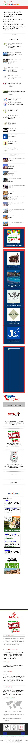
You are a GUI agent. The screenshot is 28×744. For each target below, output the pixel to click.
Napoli (4, 666)
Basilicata (9, 652)
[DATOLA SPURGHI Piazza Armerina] (5, 99)
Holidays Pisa (6, 680)
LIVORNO (10, 186)
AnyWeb (2, 736)
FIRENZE (10, 168)
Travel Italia (9, 691)
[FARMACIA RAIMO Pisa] (5, 110)
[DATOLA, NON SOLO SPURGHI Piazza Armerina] (5, 103)
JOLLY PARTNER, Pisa (14, 341)
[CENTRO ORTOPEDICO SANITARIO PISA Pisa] (5, 91)
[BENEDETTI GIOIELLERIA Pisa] (5, 76)
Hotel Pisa (21, 677)
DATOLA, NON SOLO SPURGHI (15, 104)
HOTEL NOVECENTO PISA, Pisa (14, 267)
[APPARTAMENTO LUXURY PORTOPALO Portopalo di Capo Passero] (5, 44)
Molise (9, 655)
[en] (9, 4)
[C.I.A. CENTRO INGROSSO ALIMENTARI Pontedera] (5, 83)
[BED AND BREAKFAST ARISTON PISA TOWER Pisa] (5, 68)
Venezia (14, 665)
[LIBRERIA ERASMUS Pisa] (5, 143)
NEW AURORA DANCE (13, 149)
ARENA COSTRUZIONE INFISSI (15, 54)
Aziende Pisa (11, 676)
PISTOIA (10, 210)
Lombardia (5, 655)
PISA (9, 204)
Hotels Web (6, 690)
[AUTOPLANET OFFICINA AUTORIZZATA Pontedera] (5, 60)
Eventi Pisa (20, 674)
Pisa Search (10, 677)
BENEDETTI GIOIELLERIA (14, 77)
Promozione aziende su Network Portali (14, 245)
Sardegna (5, 657)
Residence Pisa (12, 679)
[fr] (11, 4)
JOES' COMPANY (12, 130)
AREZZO (10, 160)
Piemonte (17, 655)
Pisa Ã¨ (17, 680)
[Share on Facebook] (9, 493)
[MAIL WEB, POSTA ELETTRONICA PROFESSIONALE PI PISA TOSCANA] (21, 727)
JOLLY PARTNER (12, 136)
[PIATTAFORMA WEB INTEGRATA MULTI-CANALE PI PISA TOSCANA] (14, 727)
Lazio (17, 654)
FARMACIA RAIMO (12, 110)
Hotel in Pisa (16, 677)
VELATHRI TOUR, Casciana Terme (13, 305)
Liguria (20, 654)
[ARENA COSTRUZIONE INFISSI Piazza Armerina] (5, 54)
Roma (7, 665)
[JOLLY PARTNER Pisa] (5, 136)
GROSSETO (11, 174)
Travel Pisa (5, 677)
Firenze (10, 665)
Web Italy (20, 691)
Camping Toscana (6, 693)
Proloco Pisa (15, 674)
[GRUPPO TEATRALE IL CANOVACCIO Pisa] (5, 116)
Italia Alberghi (15, 691)
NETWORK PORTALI (19, 738)
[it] (6, 4)
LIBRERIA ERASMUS (13, 143)
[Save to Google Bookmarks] (10, 493)
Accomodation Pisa (19, 679)
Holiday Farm (11, 690)
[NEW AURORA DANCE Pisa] (5, 149)
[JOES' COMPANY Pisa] (5, 130)
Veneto (13, 658)
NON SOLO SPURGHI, (14, 323)
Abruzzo (5, 652)
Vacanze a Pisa (12, 680)
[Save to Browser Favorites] (18, 493)
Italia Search (24, 736)
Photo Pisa (16, 676)
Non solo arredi (19, 694)
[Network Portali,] (13, 236)
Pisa (4, 665)
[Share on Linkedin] (13, 493)
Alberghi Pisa (5, 679)
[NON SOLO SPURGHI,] (13, 314)
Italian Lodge (17, 690)
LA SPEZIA (10, 181)
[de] (14, 4)
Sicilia (9, 657)
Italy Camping (13, 693)
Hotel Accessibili (12, 694)
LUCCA (10, 193)
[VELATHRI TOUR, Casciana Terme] (13, 296)
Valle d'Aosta (9, 658)
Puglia (20, 655)
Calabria (13, 652)
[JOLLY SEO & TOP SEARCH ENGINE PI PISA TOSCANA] (7, 727)
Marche (12, 655)
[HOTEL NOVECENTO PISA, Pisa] (13, 258)
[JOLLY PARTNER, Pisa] (13, 332)
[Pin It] (15, 493)
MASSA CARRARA (12, 199)
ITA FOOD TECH (12, 123)
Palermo (18, 665)
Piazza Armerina (9, 666)
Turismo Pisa (21, 676)
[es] (17, 4)
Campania (18, 652)
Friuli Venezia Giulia (12, 654)
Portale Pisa (5, 676)
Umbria (4, 658)
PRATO (10, 217)
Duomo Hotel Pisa (9, 682)
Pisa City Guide (9, 674)
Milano (21, 665)
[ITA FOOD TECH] (5, 123)
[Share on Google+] (12, 493)
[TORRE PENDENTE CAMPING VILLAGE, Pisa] (13, 276)
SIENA (9, 223)
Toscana (12, 657)
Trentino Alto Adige (18, 657)
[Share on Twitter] (17, 493)
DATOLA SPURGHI (12, 99)
